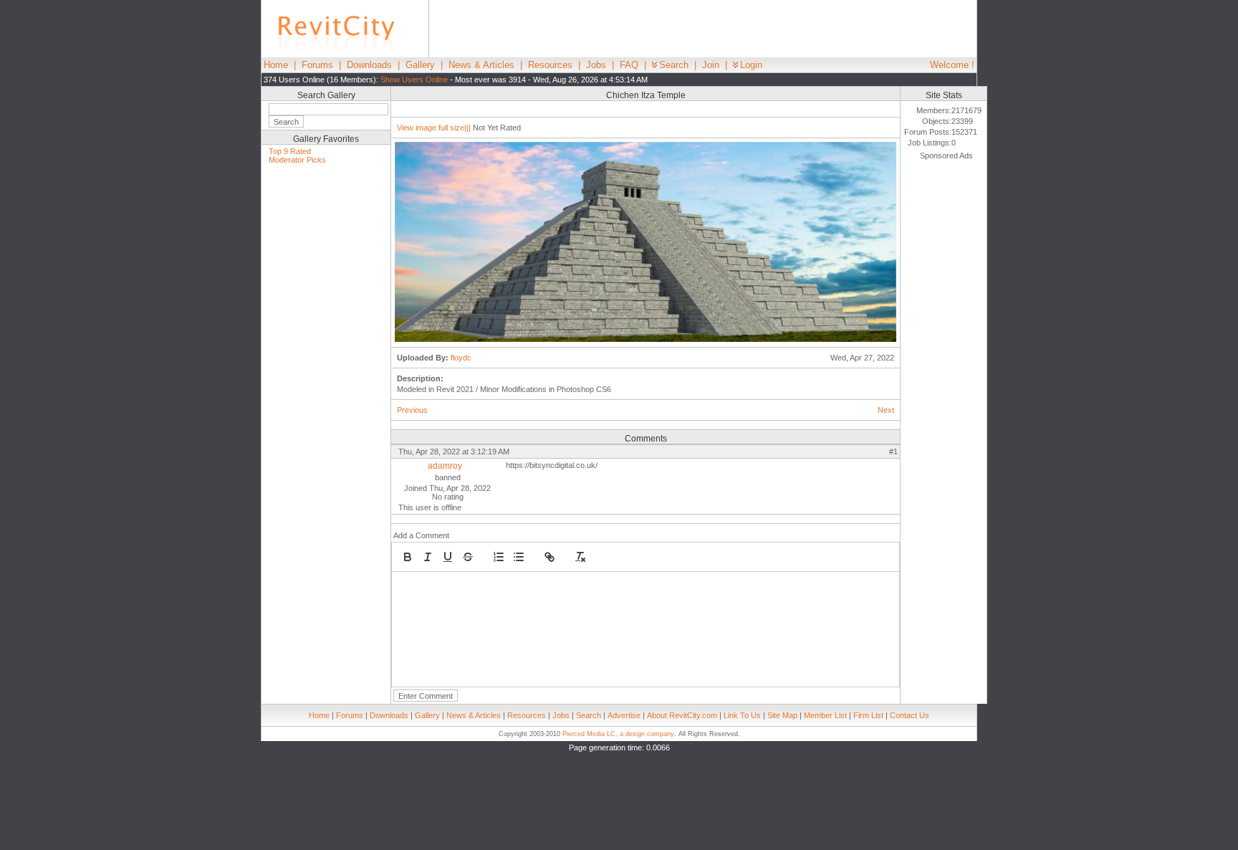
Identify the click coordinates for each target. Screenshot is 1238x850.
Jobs (596, 64)
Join (710, 64)
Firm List (868, 715)
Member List (825, 715)
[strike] (468, 556)
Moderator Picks (297, 160)
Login (751, 64)
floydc (461, 357)
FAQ (629, 64)
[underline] (448, 556)
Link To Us (742, 715)
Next (886, 410)
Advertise (624, 715)
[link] (549, 556)
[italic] (428, 556)
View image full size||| (434, 127)
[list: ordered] (499, 556)
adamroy (445, 466)
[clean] (580, 556)
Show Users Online (414, 79)
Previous (412, 410)
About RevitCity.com (682, 715)
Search (673, 64)
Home (276, 64)
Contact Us (909, 715)
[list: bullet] (519, 556)
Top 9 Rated (290, 151)
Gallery (420, 64)
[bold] (408, 556)
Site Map (782, 715)
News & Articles (481, 64)
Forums (317, 64)
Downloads (369, 64)
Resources (550, 64)
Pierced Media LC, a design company (618, 733)
